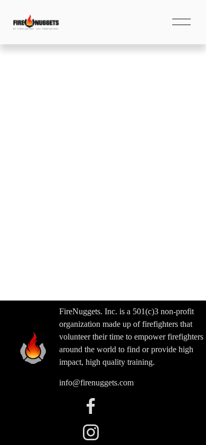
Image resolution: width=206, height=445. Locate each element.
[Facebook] (90, 406)
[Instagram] (90, 432)
